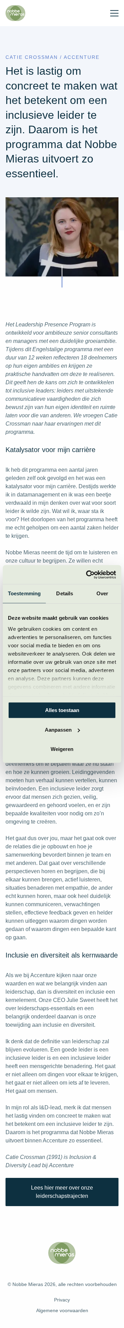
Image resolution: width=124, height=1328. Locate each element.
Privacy (62, 1300)
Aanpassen (58, 730)
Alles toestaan (62, 710)
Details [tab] (64, 593)
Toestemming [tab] (24, 593)
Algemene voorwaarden (62, 1310)
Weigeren (62, 749)
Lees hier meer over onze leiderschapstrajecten (62, 1192)
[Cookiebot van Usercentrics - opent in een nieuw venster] (87, 574)
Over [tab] (102, 593)
